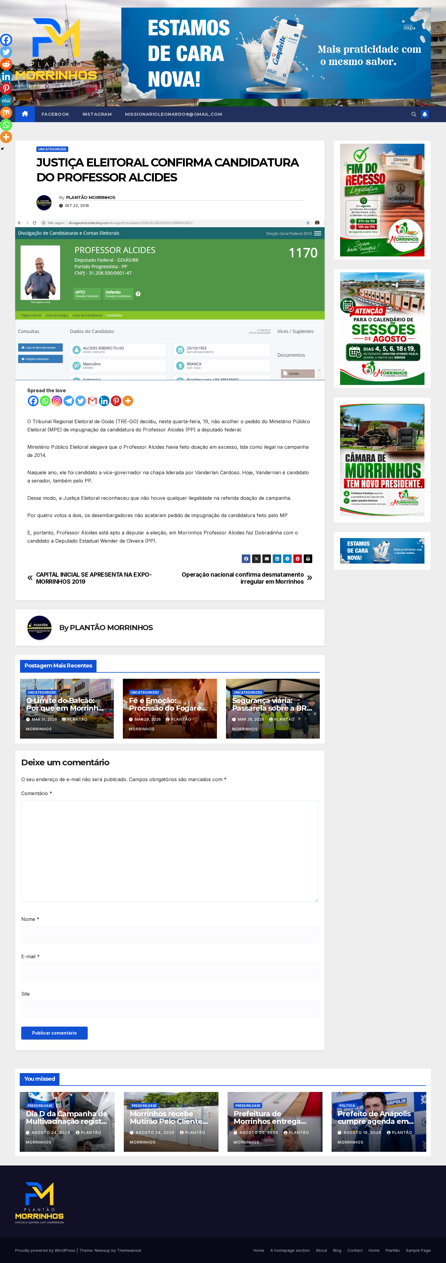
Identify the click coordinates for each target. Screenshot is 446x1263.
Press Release (40, 1105)
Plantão (393, 1250)
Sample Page (418, 1250)
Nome (30, 919)
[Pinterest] (116, 401)
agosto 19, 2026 (363, 1132)
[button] (413, 114)
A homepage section (290, 1250)
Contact (355, 1250)
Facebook (55, 114)
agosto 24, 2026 (52, 1132)
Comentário (36, 793)
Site (25, 994)
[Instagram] (57, 401)
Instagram (97, 114)
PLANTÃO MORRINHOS (91, 197)
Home (258, 1250)
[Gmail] (92, 401)
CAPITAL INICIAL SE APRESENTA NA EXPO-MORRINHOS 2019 (94, 578)
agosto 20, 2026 (259, 1132)
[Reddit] (6, 64)
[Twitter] (80, 401)
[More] (128, 401)
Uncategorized (52, 149)
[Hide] (2, 148)
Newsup (102, 1250)
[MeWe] (6, 100)
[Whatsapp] (45, 401)
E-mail (30, 956)
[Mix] (6, 113)
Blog (337, 1250)
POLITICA (347, 1105)
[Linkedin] (104, 401)
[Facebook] (33, 401)
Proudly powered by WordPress (45, 1250)
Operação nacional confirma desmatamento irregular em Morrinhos (243, 578)
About (321, 1250)
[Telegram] (68, 401)
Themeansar (129, 1250)
